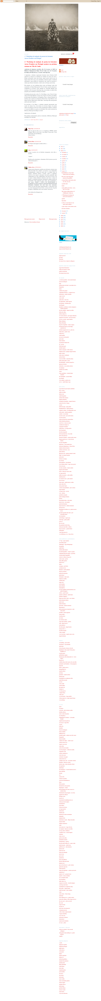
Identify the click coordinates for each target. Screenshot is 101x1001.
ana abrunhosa (62, 715)
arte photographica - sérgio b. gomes (67, 551)
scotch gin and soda (63, 884)
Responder (30, 137)
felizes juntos (62, 784)
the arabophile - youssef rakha (65, 376)
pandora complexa (63, 596)
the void (61, 903)
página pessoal (62, 255)
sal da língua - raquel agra (64, 518)
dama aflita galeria (63, 560)
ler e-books (61, 460)
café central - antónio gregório (65, 412)
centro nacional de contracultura (66, 419)
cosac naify (61, 298)
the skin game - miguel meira (65, 627)
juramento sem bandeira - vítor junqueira (68, 664)
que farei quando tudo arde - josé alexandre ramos (66, 513)
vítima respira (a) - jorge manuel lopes (67, 698)
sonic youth (61, 683)
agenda (63, 198)
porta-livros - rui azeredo (64, 502)
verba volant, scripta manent (65, 912)
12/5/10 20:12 (38, 167)
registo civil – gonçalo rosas (65, 874)
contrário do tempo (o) (64, 424)
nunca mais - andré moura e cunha (66, 482)
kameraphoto (62, 587)
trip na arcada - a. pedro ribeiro (65, 528)
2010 (62, 150)
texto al (60, 521)
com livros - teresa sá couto (65, 423)
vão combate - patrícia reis (64, 380)
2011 (62, 148)
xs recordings (62, 700)
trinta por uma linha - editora (65, 527)
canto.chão (61, 746)
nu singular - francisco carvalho (66, 829)
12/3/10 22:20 (38, 141)
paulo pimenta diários (63, 600)
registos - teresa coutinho (64, 875)
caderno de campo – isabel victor (66, 740)
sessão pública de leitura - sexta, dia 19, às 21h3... (68, 188)
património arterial (63, 839)
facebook (61, 259)
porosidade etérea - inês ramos (65, 500)
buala (60, 289)
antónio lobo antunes (63, 397)
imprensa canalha (63, 578)
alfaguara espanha (63, 944)
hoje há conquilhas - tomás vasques (66, 324)
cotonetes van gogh (63, 757)
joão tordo (61, 339)
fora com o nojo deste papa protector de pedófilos (67, 177)
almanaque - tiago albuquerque (65, 544)
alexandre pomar (62, 542)
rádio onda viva (62, 881)
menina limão (62, 821)
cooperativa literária (63, 426)
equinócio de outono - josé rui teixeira (67, 317)
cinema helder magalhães (64, 555)
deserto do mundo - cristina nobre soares (67, 437)
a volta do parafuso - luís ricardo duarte (67, 279)
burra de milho (62, 739)
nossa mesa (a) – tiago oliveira (65, 827)
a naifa (60, 942)
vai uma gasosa (62, 691)
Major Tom (30, 128)
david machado (62, 430)
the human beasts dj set (64, 273)
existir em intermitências (64, 780)
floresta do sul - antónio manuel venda (67, 453)
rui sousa (61, 618)
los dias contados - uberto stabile (66, 468)
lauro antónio (62, 340)
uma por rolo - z (62, 628)
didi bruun (61, 767)
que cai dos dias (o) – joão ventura (66, 865)
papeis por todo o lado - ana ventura (66, 598)
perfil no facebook (63, 271)
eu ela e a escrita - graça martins (66, 319)
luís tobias (61, 975)
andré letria (61, 548)
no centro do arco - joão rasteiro (66, 478)
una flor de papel (62, 630)
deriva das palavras (63, 435)
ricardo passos (62, 616)
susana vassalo (62, 989)
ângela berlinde (62, 636)
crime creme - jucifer (63, 559)
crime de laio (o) (62, 758)
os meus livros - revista (64, 491)
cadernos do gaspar (63, 290)
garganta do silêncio (63, 794)
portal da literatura (63, 504)
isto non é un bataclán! (64, 337)
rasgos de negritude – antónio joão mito (67, 870)
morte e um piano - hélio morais (66, 349)
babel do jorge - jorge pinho (65, 406)
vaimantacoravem (63, 910)
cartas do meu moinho (64, 748)
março (63, 171)
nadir (60, 825)
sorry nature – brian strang (64, 894)
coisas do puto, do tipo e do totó (66, 648)
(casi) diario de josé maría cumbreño (67, 388)
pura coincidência (63, 859)
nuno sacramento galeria (64, 980)
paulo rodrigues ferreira (64, 496)
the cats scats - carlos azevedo (65, 901)
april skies (61, 646)
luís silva (61, 973)
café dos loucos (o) (63, 742)
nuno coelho (62, 979)
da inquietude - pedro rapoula (65, 301)
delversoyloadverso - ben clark (65, 433)
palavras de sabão (63, 838)
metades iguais (62, 348)
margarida (61, 816)
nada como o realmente (64, 355)
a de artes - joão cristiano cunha (66, 710)
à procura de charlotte (63, 921)
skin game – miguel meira (64, 888)
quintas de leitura (63, 364)
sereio (60, 371)
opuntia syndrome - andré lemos (66, 594)
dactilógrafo (61, 305)
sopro (60, 892)
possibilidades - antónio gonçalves (66, 362)
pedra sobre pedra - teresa (64, 360)
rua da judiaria (62, 516)
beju (60, 283)
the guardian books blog (64, 525)
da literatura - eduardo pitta (65, 303)
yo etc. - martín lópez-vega (64, 382)
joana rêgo (61, 968)
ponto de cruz (62, 850)
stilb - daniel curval (63, 623)
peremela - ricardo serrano (64, 674)
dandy (63, 185)
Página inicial (42, 219)
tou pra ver (61, 906)
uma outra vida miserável (64, 908)
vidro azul (61, 694)
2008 (62, 217)
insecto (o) (61, 798)
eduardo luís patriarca (63, 961)
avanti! (60, 724)
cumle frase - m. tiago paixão (65, 428)
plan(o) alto (61, 848)
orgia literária (62, 489)
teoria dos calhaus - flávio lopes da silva (67, 899)
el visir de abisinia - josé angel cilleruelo (67, 315)
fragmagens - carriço (63, 787)
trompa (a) (61, 689)
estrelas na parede (63, 778)
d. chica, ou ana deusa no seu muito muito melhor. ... (68, 203)
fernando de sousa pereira (64, 785)
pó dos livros (62, 507)
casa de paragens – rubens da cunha (66, 749)
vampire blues (62, 692)
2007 (62, 219)
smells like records (63, 680)
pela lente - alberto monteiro (65, 605)
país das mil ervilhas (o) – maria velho (67, 843)
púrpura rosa (61, 863)
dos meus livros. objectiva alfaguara (66, 261)
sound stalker (62, 685)
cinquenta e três (62, 751)
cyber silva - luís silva (63, 299)
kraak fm (61, 665)
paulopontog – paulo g (64, 841)
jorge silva (61, 582)
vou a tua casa (62, 915)
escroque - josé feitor (63, 566)
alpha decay (61, 948)
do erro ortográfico (63, 442)
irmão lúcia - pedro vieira (64, 331)
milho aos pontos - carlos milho (66, 475)
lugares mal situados (63, 469)
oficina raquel (62, 982)
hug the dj (61, 660)
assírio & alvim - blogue (64, 403)
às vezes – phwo (62, 922)
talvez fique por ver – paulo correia (66, 897)
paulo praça (61, 986)
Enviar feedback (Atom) (35, 222)
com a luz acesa (62, 755)
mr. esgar (61, 70)
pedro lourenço (62, 603)
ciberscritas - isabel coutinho (65, 294)
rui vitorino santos (63, 619)
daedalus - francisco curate (64, 762)
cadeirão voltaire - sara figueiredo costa (67, 410)
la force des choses (63, 807)
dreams (60, 773)
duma (60, 564)
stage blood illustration (64, 267)
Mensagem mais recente (29, 219)
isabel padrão (62, 335)
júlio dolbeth (62, 586)
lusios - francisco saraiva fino (65, 471)
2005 (62, 224)
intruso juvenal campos (64, 801)
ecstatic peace (62, 653)
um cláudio (61, 378)
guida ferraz (61, 575)
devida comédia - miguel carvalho (66, 310)
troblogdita (61, 530)
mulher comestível (63, 823)
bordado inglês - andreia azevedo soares (67, 735)
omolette (61, 834)
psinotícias (61, 857)
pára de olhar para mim (64, 861)
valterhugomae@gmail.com (65, 247)
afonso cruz (61, 394)
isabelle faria (62, 580)
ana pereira (61, 546)
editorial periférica (63, 959)
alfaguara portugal (63, 946)
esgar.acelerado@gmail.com (65, 249)
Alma (29, 150)
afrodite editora (62, 712)
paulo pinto (61, 115)
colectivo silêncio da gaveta (65, 557)
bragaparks (61, 737)
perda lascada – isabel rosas (65, 845)
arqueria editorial (63, 399)
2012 (62, 146)
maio (63, 167)
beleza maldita (62, 731)
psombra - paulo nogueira (64, 612)
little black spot (62, 346)
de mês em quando (63, 432)
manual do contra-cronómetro (65, 814)
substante (61, 895)
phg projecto (62, 607)
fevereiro (64, 211)
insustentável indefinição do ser (66, 800)
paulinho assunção (63, 495)
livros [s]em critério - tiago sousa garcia (67, 464)
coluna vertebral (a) (63, 753)
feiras (60, 782)
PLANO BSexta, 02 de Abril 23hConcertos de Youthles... (68, 173)
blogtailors (61, 287)
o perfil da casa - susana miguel (65, 832)
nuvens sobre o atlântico (64, 830)
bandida (61, 728)
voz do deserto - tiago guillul (65, 696)
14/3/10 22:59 (34, 150)
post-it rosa (61, 854)
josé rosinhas (62, 584)
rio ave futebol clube (63, 877)
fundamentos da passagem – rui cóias (67, 792)
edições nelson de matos (64, 448)
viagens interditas (63, 913)
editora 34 (61, 957)
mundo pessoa (62, 476)
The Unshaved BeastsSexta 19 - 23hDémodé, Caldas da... (68, 192)
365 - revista (61, 390)
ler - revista (61, 344)
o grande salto (65, 183)
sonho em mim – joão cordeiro (65, 890)
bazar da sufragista (63, 281)
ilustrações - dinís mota (64, 577)
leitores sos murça (63, 458)
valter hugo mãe (63, 71)
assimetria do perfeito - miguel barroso (67, 401)
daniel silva (61, 562)
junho (63, 165)
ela (59, 775)
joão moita (61, 457)
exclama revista (62, 568)
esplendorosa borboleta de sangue (66, 113)
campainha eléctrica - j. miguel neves (67, 292)
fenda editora (62, 451)
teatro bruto (61, 991)
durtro (60, 953)
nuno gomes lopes (63, 486)
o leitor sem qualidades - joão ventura (67, 487)
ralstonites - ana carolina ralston (66, 366)
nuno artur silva (62, 484)
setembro (64, 158)
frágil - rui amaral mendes (64, 455)
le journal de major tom (64, 342)
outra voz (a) (62, 836)
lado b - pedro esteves (63, 667)
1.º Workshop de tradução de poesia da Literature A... (68, 195)
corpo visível (62, 296)
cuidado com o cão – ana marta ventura (67, 760)
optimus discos (62, 984)
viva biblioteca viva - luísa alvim (66, 534)
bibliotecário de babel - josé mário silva (67, 285)
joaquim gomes (62, 970)
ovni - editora (62, 493)
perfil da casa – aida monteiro (65, 847)
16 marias (61, 708)
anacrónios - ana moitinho (64, 644)
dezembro (64, 152)
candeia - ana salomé (63, 414)
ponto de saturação (63, 852)
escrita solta (61, 776)
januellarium (62, 803)
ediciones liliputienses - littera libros (67, 446)
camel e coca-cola (63, 744)
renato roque (62, 614)
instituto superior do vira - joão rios (66, 330)
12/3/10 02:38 (37, 128)
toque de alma (62, 904)
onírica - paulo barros (63, 593)
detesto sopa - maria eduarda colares (66, 764)
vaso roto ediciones (63, 993)
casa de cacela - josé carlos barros (66, 415)
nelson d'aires (62, 357)
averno (60, 405)
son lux (60, 682)
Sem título (64, 200)
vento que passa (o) (63, 532)
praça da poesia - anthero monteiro (66, 505)
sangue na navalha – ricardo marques (67, 883)
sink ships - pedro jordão (64, 519)
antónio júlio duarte (63, 549)
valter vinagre (62, 632)
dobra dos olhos (62, 312)
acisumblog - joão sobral (64, 642)
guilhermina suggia (63, 655)
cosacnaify (61, 952)
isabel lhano (61, 966)
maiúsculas (61, 810)
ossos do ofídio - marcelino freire (66, 358)
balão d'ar (61, 726)
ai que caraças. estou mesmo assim (69, 206)
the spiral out (62, 687)
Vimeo (67, 115)
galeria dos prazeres (63, 573)
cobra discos (61, 950)
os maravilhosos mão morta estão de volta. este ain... (69, 180)
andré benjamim (62, 396)
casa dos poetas (62, 417)
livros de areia (62, 466)
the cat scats (61, 523)
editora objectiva (62, 314)
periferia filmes (62, 988)
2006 (62, 222)
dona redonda (62, 771)
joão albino (61, 805)
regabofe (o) (61, 872)
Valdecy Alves (31, 167)
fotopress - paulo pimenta (64, 569)
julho (63, 162)
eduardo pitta (62, 962)
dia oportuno (62, 766)
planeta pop (61, 676)
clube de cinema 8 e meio (64, 269)
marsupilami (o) (62, 669)
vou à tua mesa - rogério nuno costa (66, 634)
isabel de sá (61, 333)
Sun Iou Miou (31, 141)
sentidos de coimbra (63, 369)
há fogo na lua (62, 796)
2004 (62, 226)
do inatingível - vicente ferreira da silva (67, 769)
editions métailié (62, 955)
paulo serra (61, 602)
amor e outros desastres (64, 713)
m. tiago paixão (62, 473)
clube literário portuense (64, 421)
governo (61, 257)
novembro (64, 154)
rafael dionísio (62, 868)
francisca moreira (62, 571)
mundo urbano (62, 671)
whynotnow (61, 919)
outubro (64, 156)
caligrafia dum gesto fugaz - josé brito (67, 553)
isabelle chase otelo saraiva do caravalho (68, 662)
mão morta (61, 977)
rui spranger (61, 367)
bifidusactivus (62, 733)
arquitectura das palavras (64, 720)
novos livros (61, 480)
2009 (62, 215)
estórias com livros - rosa (64, 449)
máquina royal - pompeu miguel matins (67, 351)
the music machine (66, 208)
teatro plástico (62, 625)
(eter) (60, 706)
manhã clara (61, 812)
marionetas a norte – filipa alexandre (67, 819)
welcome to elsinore (63, 917)
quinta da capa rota (63, 866)
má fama (61, 673)
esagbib (60, 936)
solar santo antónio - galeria (65, 621)
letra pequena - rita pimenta (65, 462)
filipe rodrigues (62, 321)
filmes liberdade (62, 323)
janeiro (63, 213)
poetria (60, 498)
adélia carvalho (62, 392)
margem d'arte (62, 818)
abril (63, 169)
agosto (63, 160)
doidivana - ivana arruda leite (65, 444)
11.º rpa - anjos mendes (64, 540)
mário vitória (62, 353)
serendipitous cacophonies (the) (66, 678)
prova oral (61, 856)
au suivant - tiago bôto (64, 722)
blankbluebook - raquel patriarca (66, 408)
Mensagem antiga (53, 219)
